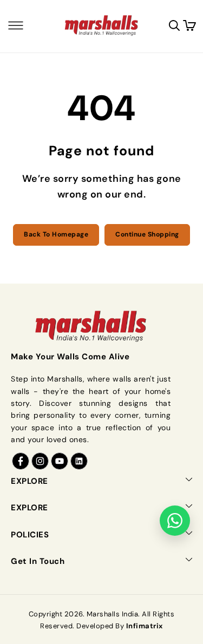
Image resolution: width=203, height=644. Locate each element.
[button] (15, 25)
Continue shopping (147, 234)
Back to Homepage (56, 234)
